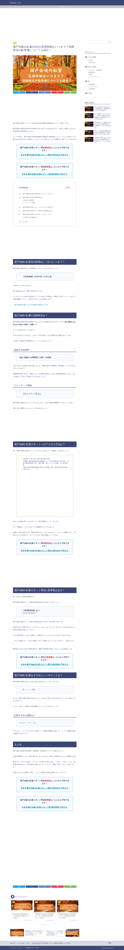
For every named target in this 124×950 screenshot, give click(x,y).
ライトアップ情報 (29, 202)
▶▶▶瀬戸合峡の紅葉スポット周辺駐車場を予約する (44, 174)
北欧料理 (92, 89)
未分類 (89, 93)
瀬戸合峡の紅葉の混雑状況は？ (33, 197)
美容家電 (92, 72)
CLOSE (68, 187)
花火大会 (92, 62)
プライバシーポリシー (17, 947)
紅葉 (15, 43)
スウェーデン (93, 86)
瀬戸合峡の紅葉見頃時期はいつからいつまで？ (38, 194)
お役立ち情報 (91, 67)
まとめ (25, 221)
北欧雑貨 (92, 84)
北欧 (88, 81)
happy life (15, 2)
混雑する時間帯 (29, 200)
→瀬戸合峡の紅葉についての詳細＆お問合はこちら (30, 304)
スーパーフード (94, 76)
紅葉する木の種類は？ (31, 217)
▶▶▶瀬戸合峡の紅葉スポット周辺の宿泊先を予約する (44, 155)
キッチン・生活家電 (95, 70)
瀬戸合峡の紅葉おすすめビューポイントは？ (37, 214)
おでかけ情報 (91, 57)
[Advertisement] (45, 24)
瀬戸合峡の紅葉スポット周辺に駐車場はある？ (38, 210)
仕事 (90, 74)
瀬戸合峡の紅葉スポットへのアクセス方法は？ (38, 207)
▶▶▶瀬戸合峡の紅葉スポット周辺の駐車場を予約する (44, 664)
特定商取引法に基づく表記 (31, 947)
